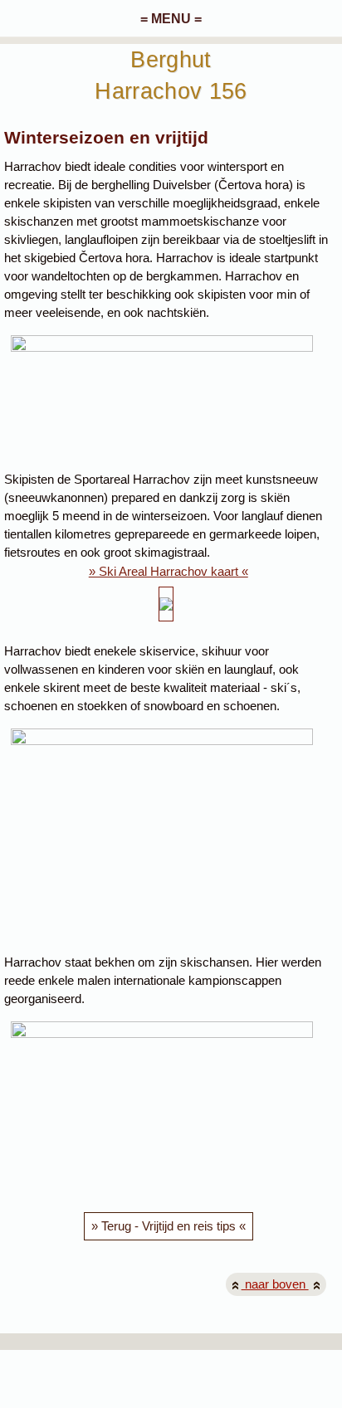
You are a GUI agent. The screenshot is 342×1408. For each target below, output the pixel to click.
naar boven (275, 1284)
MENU (171, 19)
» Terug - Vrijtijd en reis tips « (168, 1226)
